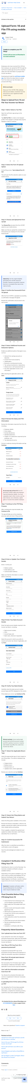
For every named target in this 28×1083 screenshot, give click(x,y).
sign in (6, 1069)
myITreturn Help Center (6, 7)
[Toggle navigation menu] (24, 2)
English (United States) (20, 1078)
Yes (10, 1018)
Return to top (5, 1030)
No (18, 1018)
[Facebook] (2, 1009)
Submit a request (20, 1025)
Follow (4, 41)
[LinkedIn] (6, 1009)
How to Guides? (18, 7)
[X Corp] (4, 1009)
